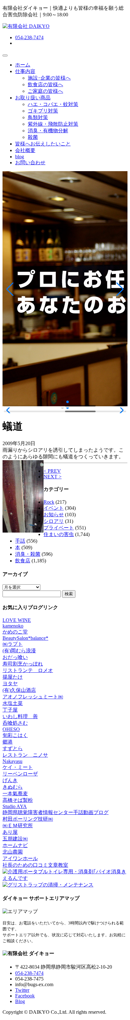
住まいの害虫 (59, 534)
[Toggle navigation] (5, 55)
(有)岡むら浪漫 (19, 650)
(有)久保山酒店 (19, 690)
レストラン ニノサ (25, 755)
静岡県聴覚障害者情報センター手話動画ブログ (56, 812)
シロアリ (54, 521)
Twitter (22, 990)
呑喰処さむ (15, 723)
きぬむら (13, 787)
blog (19, 156)
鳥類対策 (38, 117)
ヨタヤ (10, 683)
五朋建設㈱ (15, 838)
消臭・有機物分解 (48, 130)
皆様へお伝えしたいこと (43, 143)
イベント (54, 508)
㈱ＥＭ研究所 (18, 825)
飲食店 (22, 560)
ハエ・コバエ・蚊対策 (53, 104)
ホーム (22, 64)
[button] (10, 289)
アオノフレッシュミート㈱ (33, 696)
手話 (20, 541)
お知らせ (54, 514)
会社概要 (25, 150)
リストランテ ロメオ (28, 670)
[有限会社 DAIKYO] (26, 26)
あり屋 (10, 832)
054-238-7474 (29, 37)
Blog (20, 1001)
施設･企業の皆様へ (49, 78)
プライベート (59, 527)
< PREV (52, 471)
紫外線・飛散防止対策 (53, 124)
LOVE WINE (17, 620)
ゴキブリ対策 (43, 110)
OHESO (11, 729)
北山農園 (13, 851)
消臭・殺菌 (27, 554)
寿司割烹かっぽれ (23, 663)
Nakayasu (12, 761)
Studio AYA (15, 806)
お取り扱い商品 (32, 97)
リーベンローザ (20, 773)
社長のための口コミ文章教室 (35, 865)
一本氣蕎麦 (15, 793)
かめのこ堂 (15, 631)
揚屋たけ (13, 677)
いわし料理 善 (20, 716)
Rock (49, 502)
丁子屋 (10, 709)
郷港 (8, 741)
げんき (10, 780)
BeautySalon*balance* (25, 638)
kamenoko (13, 625)
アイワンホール (20, 858)
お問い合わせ (30, 162)
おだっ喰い (15, 657)
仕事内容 (25, 71)
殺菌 (33, 137)
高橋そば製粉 (18, 800)
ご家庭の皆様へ (45, 91)
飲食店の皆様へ (45, 84)
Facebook (25, 995)
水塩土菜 (13, 703)
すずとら (13, 748)
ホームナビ (15, 845)
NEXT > (53, 476)
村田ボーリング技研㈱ (28, 819)
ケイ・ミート (18, 767)
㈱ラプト (13, 644)
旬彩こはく (15, 735)
